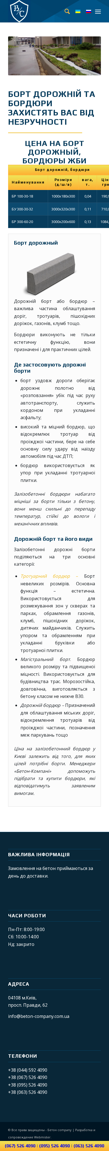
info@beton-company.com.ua (38, 1016)
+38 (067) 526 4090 (27, 1077)
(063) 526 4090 (89, 1145)
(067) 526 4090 (20, 1145)
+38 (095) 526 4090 (27, 1085)
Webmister (42, 1137)
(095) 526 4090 (54, 1145)
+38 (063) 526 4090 (27, 1092)
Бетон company (60, 1130)
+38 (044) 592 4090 (27, 1070)
